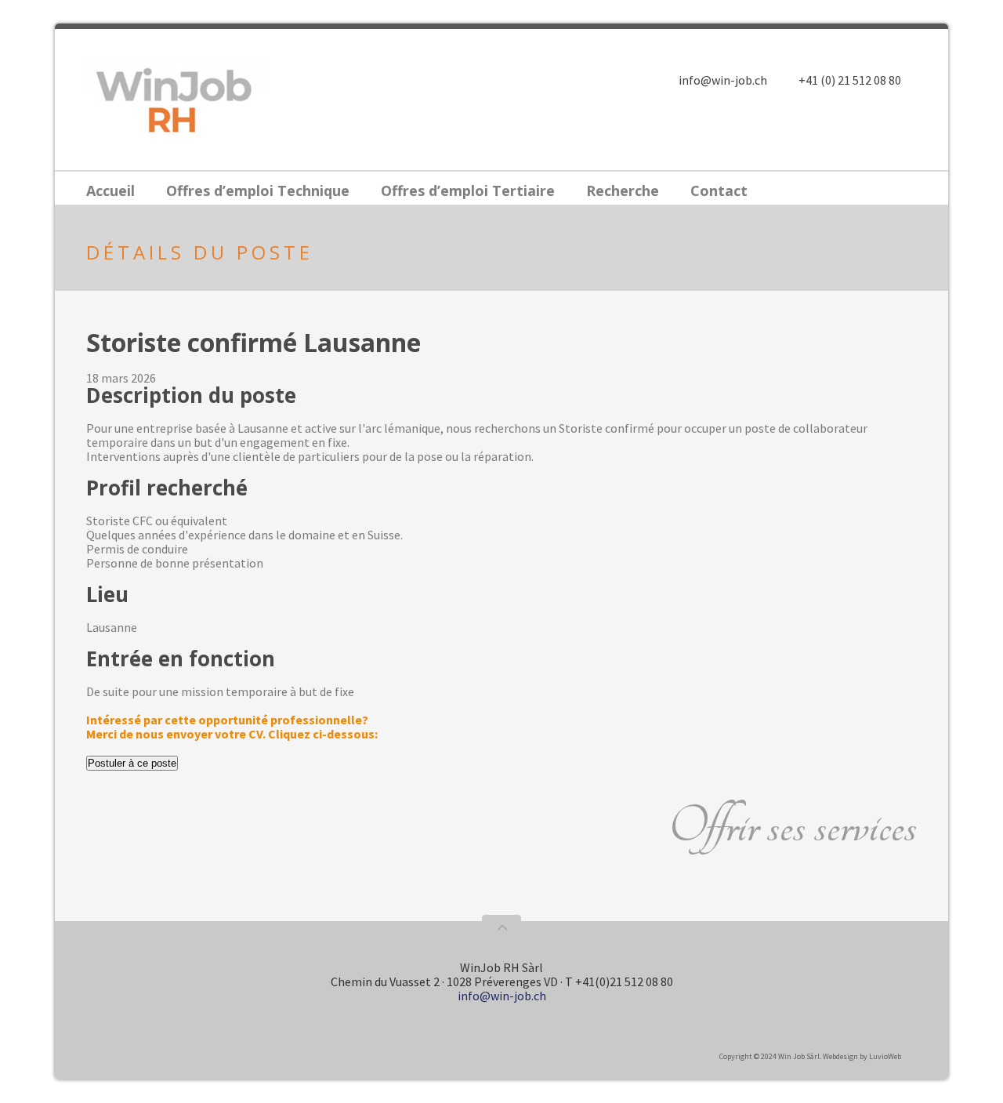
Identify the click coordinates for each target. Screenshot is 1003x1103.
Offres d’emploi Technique (257, 190)
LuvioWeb (885, 1056)
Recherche (622, 190)
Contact (719, 190)
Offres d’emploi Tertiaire (468, 190)
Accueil (110, 190)
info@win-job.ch (723, 80)
